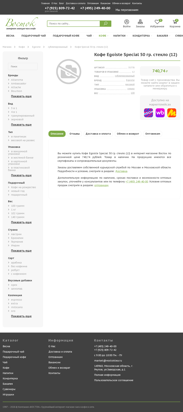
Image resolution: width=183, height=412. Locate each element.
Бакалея (162, 35)
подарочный (19, 195)
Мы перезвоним (127, 9)
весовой (130, 84)
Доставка (121, 171)
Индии (15, 245)
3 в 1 (14, 108)
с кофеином (18, 274)
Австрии (16, 234)
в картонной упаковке (17, 162)
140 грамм (17, 217)
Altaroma (17, 80)
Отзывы (75, 133)
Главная (45, 3)
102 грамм (17, 213)
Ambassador (18, 83)
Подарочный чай (33, 35)
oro (13, 311)
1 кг (13, 209)
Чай (89, 35)
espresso (16, 299)
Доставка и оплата (75, 3)
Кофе (102, 35)
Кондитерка (141, 35)
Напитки (119, 35)
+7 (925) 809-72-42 (60, 8)
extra (14, 303)
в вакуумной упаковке (17, 152)
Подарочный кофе (66, 35)
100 (133, 93)
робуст (15, 270)
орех (14, 285)
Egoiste (36, 47)
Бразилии (17, 238)
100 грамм (17, 206)
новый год (18, 191)
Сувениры (9, 389)
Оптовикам (93, 3)
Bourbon (16, 91)
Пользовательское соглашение (113, 380)
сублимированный (58, 47)
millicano (17, 307)
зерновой (17, 119)
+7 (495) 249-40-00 (95, 8)
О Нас (54, 3)
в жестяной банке (22, 157)
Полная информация (107, 374)
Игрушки (8, 394)
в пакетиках (18, 136)
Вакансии (105, 3)
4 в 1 (14, 112)
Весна (10, 35)
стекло (131, 88)
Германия (17, 241)
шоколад (16, 288)
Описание (57, 133)
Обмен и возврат (121, 3)
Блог (61, 3)
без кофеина (19, 266)
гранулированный (22, 115)
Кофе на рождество (23, 187)
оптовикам (101, 185)
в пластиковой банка (19, 168)
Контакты (137, 3)
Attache (16, 87)
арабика (16, 262)
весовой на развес (23, 140)
